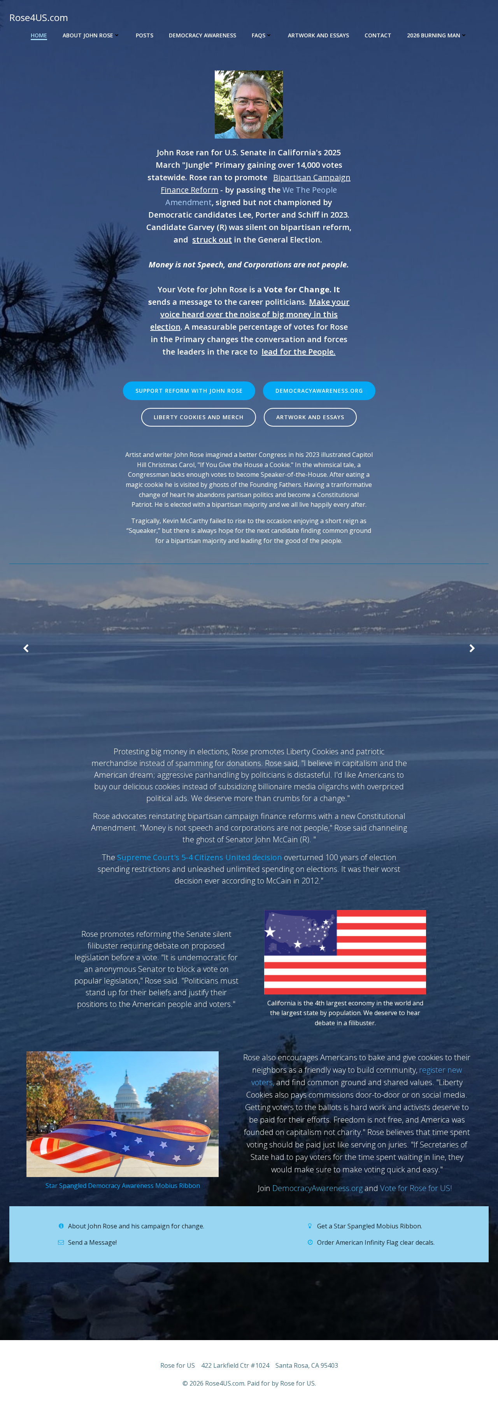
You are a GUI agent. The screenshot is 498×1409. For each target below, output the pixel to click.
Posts (144, 35)
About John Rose (88, 35)
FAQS (258, 35)
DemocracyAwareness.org (317, 1188)
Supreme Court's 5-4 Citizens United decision (199, 857)
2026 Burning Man (433, 35)
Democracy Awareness (202, 35)
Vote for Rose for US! (417, 1188)
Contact (378, 35)
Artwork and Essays (318, 35)
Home (39, 35)
